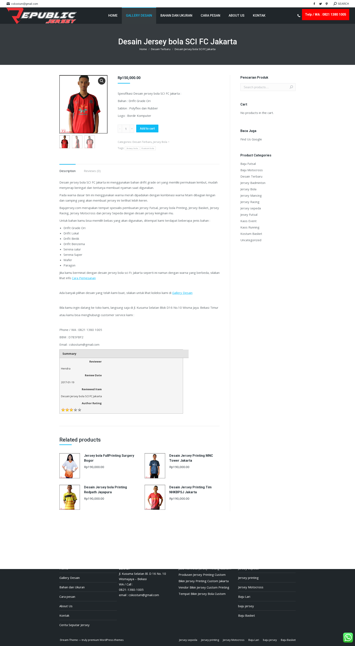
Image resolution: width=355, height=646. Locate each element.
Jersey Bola (160, 142)
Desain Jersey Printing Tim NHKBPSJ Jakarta (190, 489)
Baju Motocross (251, 170)
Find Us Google (251, 139)
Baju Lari (244, 596)
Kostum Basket (251, 234)
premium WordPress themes (106, 640)
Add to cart (147, 128)
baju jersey (246, 606)
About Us (66, 606)
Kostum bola (148, 148)
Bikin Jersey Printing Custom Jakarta (204, 581)
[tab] (67, 168)
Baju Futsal (248, 164)
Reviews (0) (92, 171)
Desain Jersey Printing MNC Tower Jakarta (191, 458)
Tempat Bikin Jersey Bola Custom (202, 594)
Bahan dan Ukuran (72, 587)
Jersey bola (132, 148)
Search (291, 87)
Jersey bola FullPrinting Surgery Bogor (109, 458)
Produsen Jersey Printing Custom (202, 575)
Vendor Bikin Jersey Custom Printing (204, 587)
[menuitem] (113, 15)
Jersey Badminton (252, 183)
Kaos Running (249, 227)
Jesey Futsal (248, 214)
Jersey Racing (249, 202)
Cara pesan (67, 596)
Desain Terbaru (142, 142)
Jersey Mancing (251, 195)
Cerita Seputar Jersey (74, 625)
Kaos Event (248, 221)
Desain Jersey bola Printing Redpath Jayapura (105, 489)
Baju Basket (246, 615)
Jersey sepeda (250, 208)
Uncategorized (250, 240)
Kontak (64, 615)
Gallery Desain (182, 293)
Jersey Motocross (250, 587)
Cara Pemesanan (84, 278)
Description (67, 171)
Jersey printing (248, 578)
